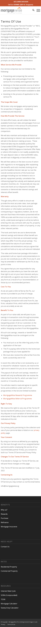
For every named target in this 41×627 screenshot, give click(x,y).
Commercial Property (9, 571)
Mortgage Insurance (9, 526)
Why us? (4, 510)
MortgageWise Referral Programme (17, 398)
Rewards (4, 514)
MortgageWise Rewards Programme (17, 395)
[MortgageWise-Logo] (16, 10)
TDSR (3, 599)
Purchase (4, 518)
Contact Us (5, 546)
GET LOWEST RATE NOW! (21, 1)
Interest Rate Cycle (8, 591)
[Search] (32, 10)
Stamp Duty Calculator (10, 608)
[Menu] (37, 10)
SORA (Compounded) (9, 595)
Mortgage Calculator (9, 603)
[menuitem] (21, 1)
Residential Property (9, 567)
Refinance (5, 522)
